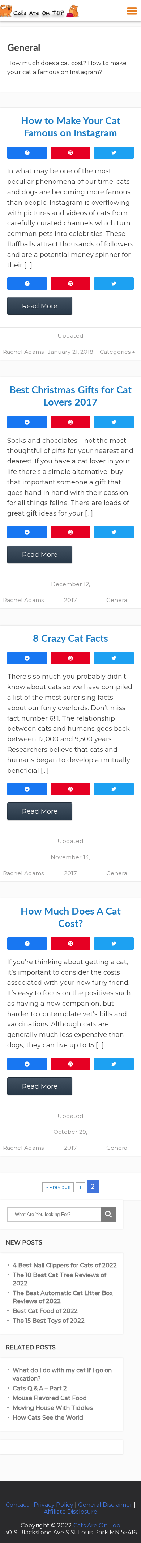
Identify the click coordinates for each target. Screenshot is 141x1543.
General (117, 600)
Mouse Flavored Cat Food (50, 1398)
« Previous (58, 1187)
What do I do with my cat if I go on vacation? (62, 1374)
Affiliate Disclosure (70, 1511)
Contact (17, 1504)
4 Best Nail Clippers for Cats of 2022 (65, 1265)
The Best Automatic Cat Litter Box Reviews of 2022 (63, 1297)
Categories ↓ (117, 351)
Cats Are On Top (96, 1525)
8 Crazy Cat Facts (70, 639)
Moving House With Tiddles (53, 1407)
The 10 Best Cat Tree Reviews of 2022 (59, 1279)
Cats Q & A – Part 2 (40, 1388)
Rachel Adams (23, 351)
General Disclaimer (105, 1504)
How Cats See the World (48, 1417)
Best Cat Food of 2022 (45, 1310)
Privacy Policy (53, 1504)
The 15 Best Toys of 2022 (49, 1320)
